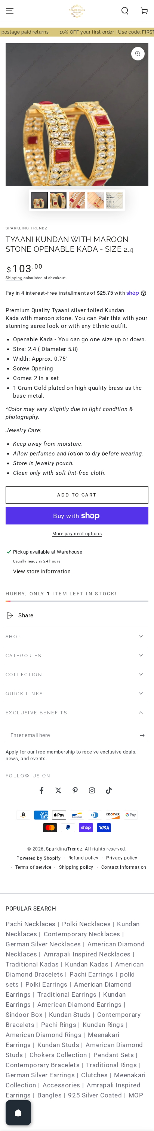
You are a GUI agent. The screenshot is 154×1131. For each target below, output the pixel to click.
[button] (125, 10)
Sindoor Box (24, 1014)
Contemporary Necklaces (82, 934)
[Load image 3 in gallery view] (77, 200)
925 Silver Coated (95, 1095)
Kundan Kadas (86, 964)
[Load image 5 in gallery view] (114, 200)
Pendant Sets (113, 1055)
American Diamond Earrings (79, 1004)
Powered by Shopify (38, 858)
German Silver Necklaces (43, 944)
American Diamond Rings (43, 1034)
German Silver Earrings (40, 1075)
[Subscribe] (144, 735)
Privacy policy (121, 858)
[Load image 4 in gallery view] (95, 200)
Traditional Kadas (32, 964)
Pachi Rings (59, 1024)
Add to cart (76, 495)
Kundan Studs (70, 1014)
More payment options (77, 533)
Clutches (94, 1075)
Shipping (14, 278)
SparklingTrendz (64, 849)
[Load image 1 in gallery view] (39, 200)
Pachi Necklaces (31, 924)
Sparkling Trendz (27, 228)
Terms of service (33, 867)
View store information (42, 571)
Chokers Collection (58, 1055)
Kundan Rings (103, 1024)
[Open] (18, 1112)
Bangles (49, 1095)
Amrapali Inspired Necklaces (87, 954)
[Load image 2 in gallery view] (58, 200)
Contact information (124, 867)
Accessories (61, 1085)
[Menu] (9, 10)
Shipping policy (76, 867)
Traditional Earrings (67, 994)
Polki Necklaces (86, 924)
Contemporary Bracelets (43, 1065)
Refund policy (83, 858)
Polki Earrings (46, 984)
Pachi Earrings (91, 974)
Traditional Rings (111, 1065)
